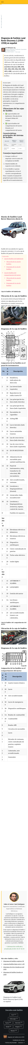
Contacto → (21, 1042)
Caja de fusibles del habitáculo (13, 259)
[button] (2, 2)
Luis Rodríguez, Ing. (10, 47)
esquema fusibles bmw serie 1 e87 (14, 964)
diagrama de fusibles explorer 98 (13, 961)
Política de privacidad (10, 1042)
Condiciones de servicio (19, 1040)
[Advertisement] (14, 21)
